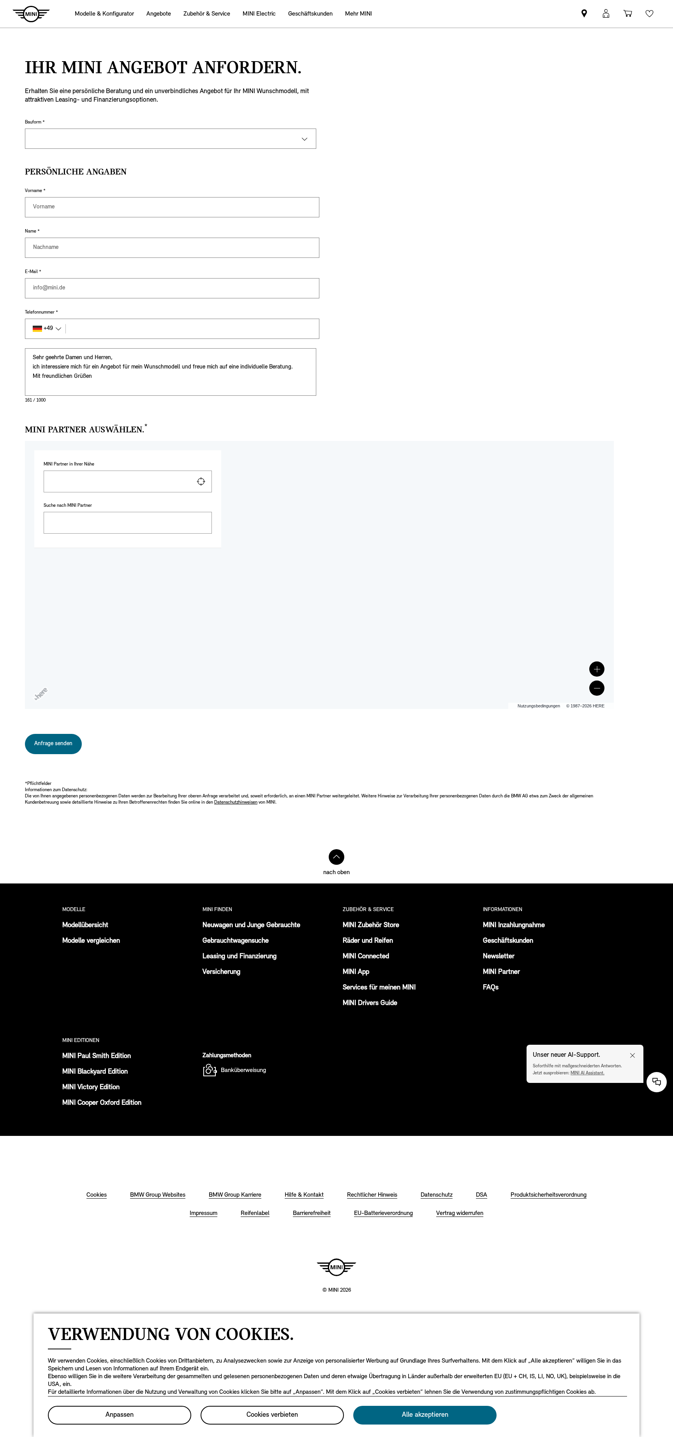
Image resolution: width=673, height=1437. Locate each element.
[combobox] (128, 481)
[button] (596, 669)
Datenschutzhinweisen (235, 802)
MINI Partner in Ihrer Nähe (69, 464)
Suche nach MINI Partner (68, 505)
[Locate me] (201, 481)
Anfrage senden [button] (53, 744)
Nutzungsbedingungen (539, 706)
